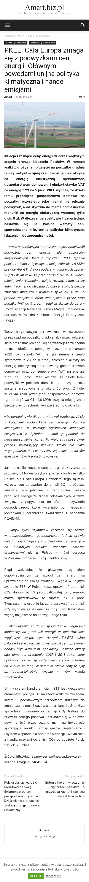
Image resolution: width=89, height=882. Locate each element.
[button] (7, 25)
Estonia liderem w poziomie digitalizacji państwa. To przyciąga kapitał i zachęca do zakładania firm (65, 789)
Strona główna (13, 36)
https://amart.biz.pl (45, 836)
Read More (53, 876)
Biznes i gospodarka (38, 36)
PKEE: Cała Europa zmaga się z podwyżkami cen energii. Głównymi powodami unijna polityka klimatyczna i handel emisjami (44, 69)
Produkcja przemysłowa (42, 42)
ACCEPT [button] (35, 876)
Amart (8, 96)
